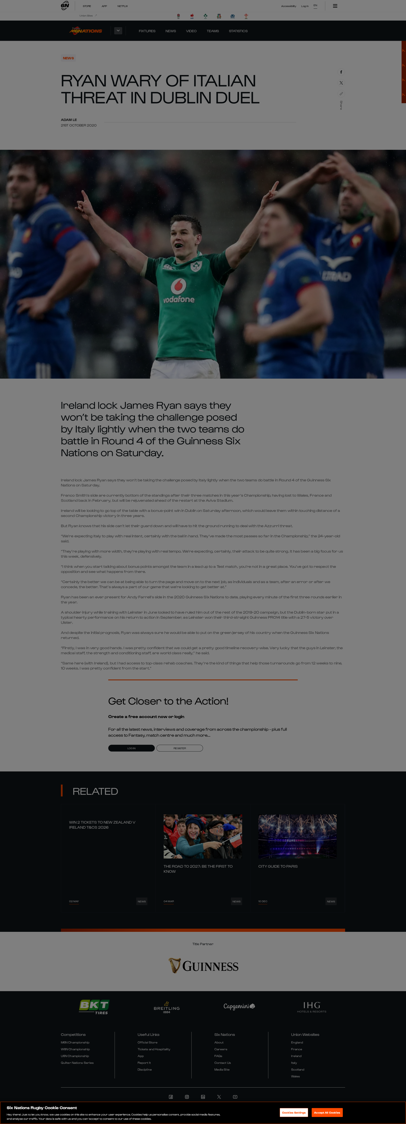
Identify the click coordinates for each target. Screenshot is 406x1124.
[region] (203, 1113)
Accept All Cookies (327, 1112)
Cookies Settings (294, 1112)
